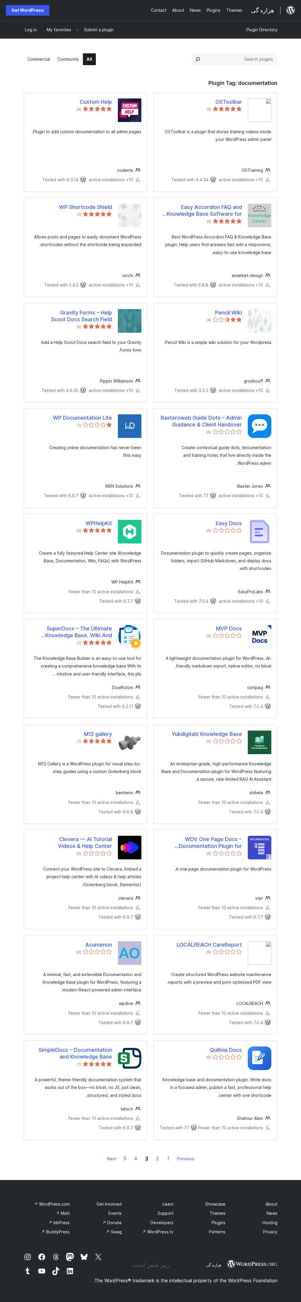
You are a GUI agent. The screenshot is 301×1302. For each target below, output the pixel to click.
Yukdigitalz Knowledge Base (207, 734)
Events (115, 1213)
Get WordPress (27, 10)
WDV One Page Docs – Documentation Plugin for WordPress (210, 843)
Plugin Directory (261, 29)
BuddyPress (55, 1231)
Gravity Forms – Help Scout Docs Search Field (81, 315)
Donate (112, 1222)
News (272, 1213)
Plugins (218, 1222)
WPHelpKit (99, 523)
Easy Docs (229, 523)
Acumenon (98, 945)
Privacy (270, 1231)
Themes (217, 1213)
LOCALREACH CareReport (209, 945)
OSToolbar (228, 102)
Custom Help (96, 102)
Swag (114, 1231)
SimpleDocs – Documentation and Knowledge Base (75, 1053)
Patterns (217, 1231)
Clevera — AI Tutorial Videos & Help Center (85, 842)
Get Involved (109, 1204)
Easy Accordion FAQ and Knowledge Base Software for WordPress (204, 210)
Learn (168, 1204)
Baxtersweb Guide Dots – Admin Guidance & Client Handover (201, 421)
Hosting (269, 1222)
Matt (63, 1213)
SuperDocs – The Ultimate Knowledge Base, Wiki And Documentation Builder (78, 632)
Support (165, 1213)
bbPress (59, 1222)
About (271, 1204)
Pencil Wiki (228, 312)
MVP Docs (229, 628)
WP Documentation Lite (82, 418)
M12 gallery (98, 734)
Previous (185, 1158)
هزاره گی (213, 1265)
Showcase (215, 1204)
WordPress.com (52, 1204)
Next (111, 1158)
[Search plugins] (198, 59)
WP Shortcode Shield (85, 207)
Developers (161, 1222)
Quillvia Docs (226, 1050)
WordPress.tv (157, 1231)
